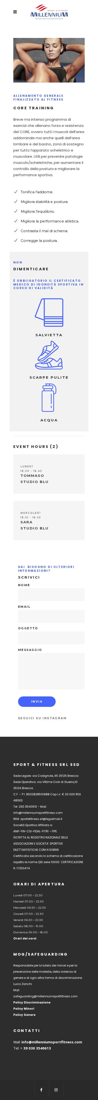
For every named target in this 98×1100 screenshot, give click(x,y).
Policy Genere (24, 1015)
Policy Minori (23, 1009)
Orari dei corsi (24, 938)
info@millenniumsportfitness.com (51, 1042)
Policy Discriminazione (31, 1002)
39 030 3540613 (36, 1048)
